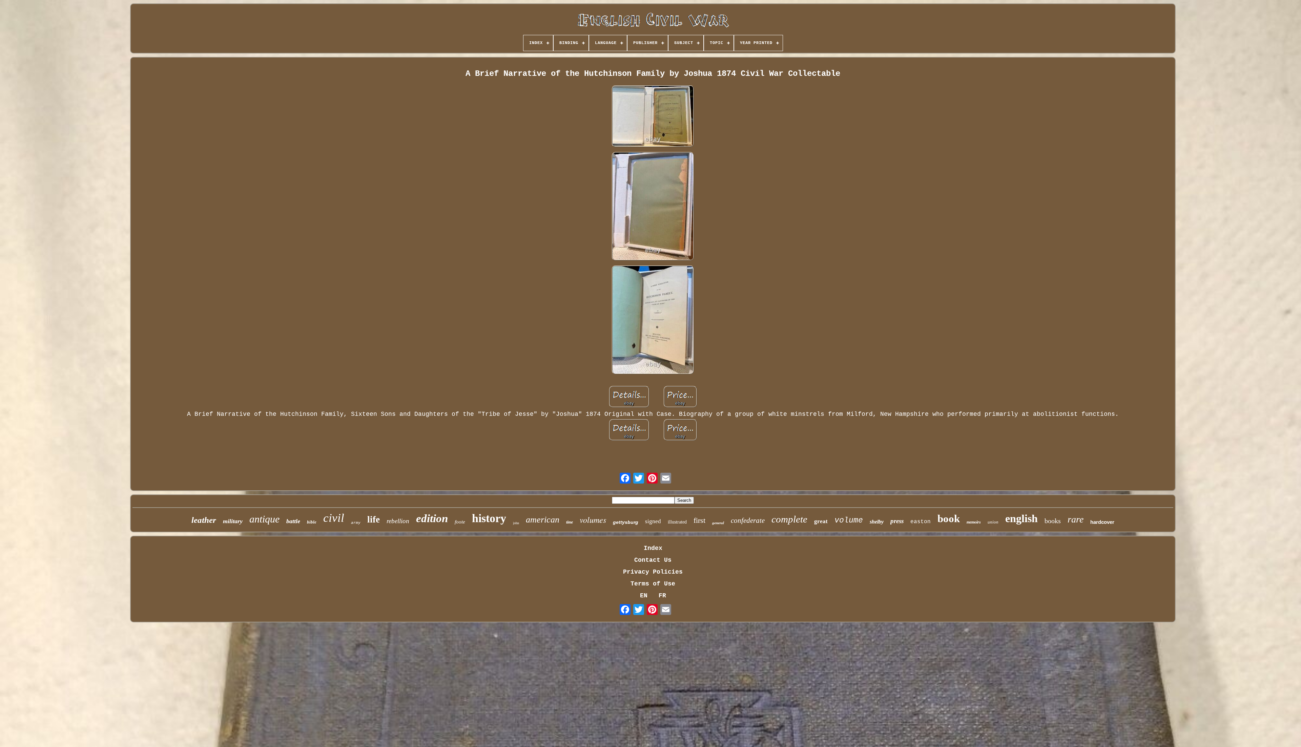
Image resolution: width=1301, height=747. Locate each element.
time (569, 522)
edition (432, 518)
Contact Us (653, 560)
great (821, 521)
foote (460, 522)
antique (264, 519)
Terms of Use (653, 583)
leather (203, 520)
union (993, 522)
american (542, 520)
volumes (593, 519)
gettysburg (625, 522)
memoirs (974, 522)
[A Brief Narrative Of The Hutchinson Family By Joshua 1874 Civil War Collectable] (653, 117)
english (1021, 518)
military (233, 521)
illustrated (677, 522)
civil (333, 518)
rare (1075, 519)
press (897, 521)
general (718, 523)
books (1053, 521)
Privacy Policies (653, 572)
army (355, 523)
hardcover (1102, 522)
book (948, 519)
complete (789, 519)
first (699, 520)
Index (653, 548)
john (516, 523)
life (373, 519)
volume (848, 520)
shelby (877, 522)
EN (643, 595)
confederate (748, 520)
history (489, 518)
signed (653, 521)
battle (293, 521)
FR (662, 595)
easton (920, 522)
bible (311, 522)
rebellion (398, 521)
